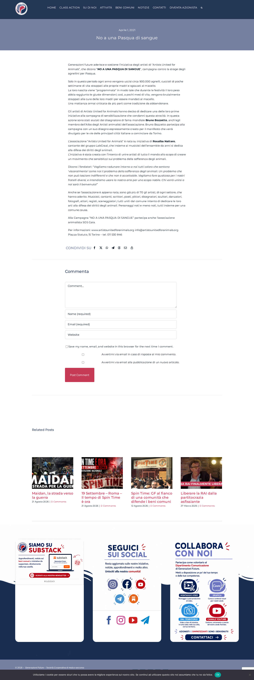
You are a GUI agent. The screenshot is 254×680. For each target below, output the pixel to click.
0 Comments (58, 501)
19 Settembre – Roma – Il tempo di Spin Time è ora (102, 497)
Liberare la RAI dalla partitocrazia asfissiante (199, 497)
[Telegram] (113, 248)
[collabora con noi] (204, 540)
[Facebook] (94, 248)
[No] (249, 675)
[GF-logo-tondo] (21, 3)
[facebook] (109, 620)
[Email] (125, 248)
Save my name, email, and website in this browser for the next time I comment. (120, 346)
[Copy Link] (132, 248)
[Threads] (119, 248)
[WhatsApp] (107, 248)
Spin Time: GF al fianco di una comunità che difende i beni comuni (151, 497)
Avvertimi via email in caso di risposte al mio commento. (139, 354)
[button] (201, 8)
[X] (101, 248)
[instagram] (121, 620)
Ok (217, 674)
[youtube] (133, 620)
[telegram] (145, 620)
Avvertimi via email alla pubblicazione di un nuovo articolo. (140, 362)
